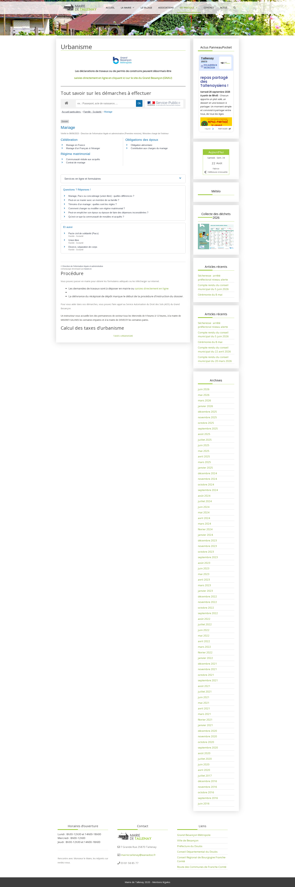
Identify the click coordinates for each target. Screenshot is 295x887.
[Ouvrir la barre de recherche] (234, 7)
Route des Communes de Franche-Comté (201, 867)
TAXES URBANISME (123, 335)
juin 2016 (203, 803)
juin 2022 (203, 630)
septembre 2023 (208, 557)
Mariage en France (75, 145)
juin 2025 (203, 445)
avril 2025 (204, 456)
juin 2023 (203, 568)
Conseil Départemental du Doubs (197, 851)
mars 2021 (204, 714)
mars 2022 (204, 646)
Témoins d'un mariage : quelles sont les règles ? (92, 204)
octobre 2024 (206, 484)
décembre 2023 (207, 540)
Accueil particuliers (71, 111)
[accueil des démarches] (66, 103)
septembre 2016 (208, 798)
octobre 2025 (206, 423)
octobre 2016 (206, 792)
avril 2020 (204, 770)
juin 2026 (203, 389)
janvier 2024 (205, 535)
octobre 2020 (206, 742)
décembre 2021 (207, 663)
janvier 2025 (205, 467)
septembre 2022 (208, 613)
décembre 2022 (207, 596)
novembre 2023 (207, 546)
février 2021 (205, 719)
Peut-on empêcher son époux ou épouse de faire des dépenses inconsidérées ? (108, 212)
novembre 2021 (207, 669)
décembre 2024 (207, 473)
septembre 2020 (208, 747)
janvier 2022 (205, 658)
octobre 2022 (206, 607)
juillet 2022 (205, 624)
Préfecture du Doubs (189, 846)
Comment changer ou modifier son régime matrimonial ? (96, 208)
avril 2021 (204, 708)
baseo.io (88, 269)
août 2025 (204, 434)
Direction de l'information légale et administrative (83, 266)
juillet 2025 (205, 439)
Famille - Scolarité (92, 111)
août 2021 (204, 686)
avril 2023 (204, 579)
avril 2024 (204, 518)
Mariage (108, 111)
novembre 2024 (207, 479)
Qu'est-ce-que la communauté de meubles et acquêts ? (96, 216)
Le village (146, 7)
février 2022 (205, 652)
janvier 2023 (205, 591)
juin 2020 (203, 764)
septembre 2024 (208, 490)
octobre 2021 (206, 675)
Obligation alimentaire (141, 145)
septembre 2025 (208, 428)
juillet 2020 (205, 758)
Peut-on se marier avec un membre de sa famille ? (93, 200)
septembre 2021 (208, 680)
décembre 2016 (207, 781)
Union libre (73, 240)
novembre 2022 (207, 602)
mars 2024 (204, 523)
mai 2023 (203, 574)
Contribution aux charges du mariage (149, 148)
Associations (166, 7)
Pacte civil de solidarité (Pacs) (83, 233)
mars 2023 (204, 585)
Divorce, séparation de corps (82, 247)
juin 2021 (203, 697)
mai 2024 (203, 512)
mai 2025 (203, 451)
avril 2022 (204, 641)
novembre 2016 (207, 787)
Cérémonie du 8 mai (210, 294)
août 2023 (204, 563)
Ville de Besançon (187, 840)
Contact (209, 7)
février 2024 (205, 529)
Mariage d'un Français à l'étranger (83, 148)
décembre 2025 (207, 411)
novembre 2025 (207, 417)
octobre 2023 (206, 551)
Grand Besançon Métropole (193, 835)
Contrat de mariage (75, 162)
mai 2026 (203, 395)
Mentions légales (161, 882)
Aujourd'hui (216, 152)
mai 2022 (203, 635)
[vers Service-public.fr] (164, 104)
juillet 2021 (205, 691)
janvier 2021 (205, 725)
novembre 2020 (207, 736)
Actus (223, 7)
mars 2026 (204, 400)
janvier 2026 (205, 406)
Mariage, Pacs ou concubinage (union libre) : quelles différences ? (101, 196)
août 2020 (204, 753)
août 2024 (204, 495)
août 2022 (204, 619)
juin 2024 (203, 507)
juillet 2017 (205, 775)
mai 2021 (203, 702)
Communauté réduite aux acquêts (83, 159)
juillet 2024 (205, 501)
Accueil (110, 7)
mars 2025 (204, 462)
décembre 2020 (207, 731)
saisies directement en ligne (152, 288)
